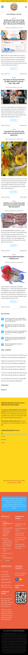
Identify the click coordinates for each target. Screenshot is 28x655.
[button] (2, 7)
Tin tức (14, 18)
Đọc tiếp (14, 68)
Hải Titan (20, 27)
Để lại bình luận (23, 73)
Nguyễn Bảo (20, 139)
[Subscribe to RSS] (20, 579)
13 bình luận (8, 334)
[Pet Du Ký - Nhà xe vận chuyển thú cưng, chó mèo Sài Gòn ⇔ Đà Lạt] (14, 6)
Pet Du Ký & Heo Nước (19, 631)
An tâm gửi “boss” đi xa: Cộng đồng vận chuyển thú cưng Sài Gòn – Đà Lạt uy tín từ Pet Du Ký (14, 22)
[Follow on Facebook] (17, 579)
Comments (24, 197)
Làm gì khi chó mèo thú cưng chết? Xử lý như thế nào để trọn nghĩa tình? (14, 133)
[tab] (14, 433)
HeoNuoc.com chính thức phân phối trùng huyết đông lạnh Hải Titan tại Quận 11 (14, 205)
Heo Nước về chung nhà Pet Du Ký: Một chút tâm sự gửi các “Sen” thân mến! (14, 81)
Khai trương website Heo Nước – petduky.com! (14, 257)
